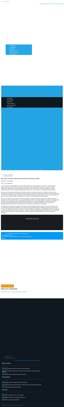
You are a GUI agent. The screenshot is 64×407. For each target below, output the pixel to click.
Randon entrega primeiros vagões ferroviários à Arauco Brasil (14, 382)
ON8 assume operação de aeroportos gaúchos (11, 387)
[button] (32, 221)
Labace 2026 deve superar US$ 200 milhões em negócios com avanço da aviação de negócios (21, 384)
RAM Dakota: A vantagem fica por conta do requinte (13, 395)
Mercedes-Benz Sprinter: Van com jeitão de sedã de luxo (13, 397)
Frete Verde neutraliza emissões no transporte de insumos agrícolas (16, 368)
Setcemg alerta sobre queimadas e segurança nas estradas (14, 374)
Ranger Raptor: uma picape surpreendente (11, 399)
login (12, 291)
